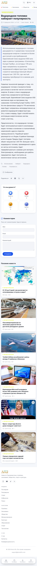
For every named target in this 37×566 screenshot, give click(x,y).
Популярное (5, 492)
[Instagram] (3, 481)
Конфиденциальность (8, 541)
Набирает (18, 163)
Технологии (4, 528)
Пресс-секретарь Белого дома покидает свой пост (12, 425)
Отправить (7, 254)
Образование (5, 523)
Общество (26, 7)
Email (4, 233)
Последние (4, 489)
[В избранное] (33, 269)
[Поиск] (24, 2)
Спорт (3, 495)
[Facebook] (15, 178)
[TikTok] (10, 481)
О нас (3, 536)
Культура (4, 520)
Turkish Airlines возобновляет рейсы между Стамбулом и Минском (16, 358)
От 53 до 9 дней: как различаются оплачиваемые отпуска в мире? (15, 291)
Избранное (4, 498)
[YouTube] (6, 481)
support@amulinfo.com (18, 552)
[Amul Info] (4, 2)
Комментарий (7, 240)
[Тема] (34, 2)
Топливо (4, 166)
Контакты (4, 539)
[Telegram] (11, 178)
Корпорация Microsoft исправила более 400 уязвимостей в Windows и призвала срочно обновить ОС (15, 391)
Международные (7, 12)
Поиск (3, 501)
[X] (19, 178)
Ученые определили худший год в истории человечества (13, 457)
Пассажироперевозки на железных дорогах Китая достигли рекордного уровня (13, 324)
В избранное (8, 172)
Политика (5, 7)
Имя (4, 227)
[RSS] (14, 481)
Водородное (26, 163)
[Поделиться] (23, 178)
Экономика (15, 7)
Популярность (13, 166)
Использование (8, 163)
